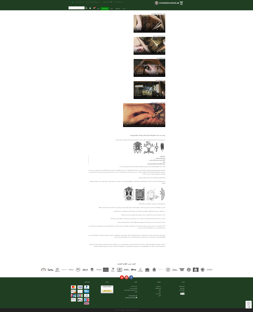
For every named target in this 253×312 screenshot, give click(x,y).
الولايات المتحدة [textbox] (93, 2)
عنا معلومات (117, 8)
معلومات (159, 282)
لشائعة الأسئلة (105, 8)
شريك (159, 290)
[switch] (248, 307)
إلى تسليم (98, 2)
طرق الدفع (182, 288)
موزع (160, 292)
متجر (124, 8)
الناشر (98, 8)
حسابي (183, 292)
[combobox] (91, 2)
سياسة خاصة (158, 293)
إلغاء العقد (182, 293)
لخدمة (111, 8)
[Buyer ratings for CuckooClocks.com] (107, 289)
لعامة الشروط (158, 288)
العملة (83, 2)
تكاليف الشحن (181, 290)
